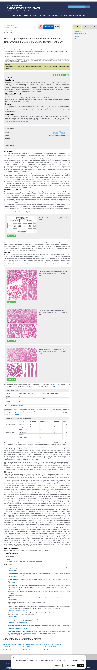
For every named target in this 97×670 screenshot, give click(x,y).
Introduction (78, 31)
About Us (18, 15)
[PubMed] (17, 589)
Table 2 (17, 414)
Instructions (55, 15)
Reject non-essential (69, 665)
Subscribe (64, 15)
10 (10, 497)
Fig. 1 (27, 212)
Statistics (86, 28)
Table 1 (53, 386)
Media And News (73, 15)
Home (13, 15)
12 (32, 506)
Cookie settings (56, 665)
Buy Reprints (49, 26)
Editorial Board (27, 15)
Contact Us (82, 15)
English (7, 27)
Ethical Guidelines (45, 15)
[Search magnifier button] (89, 7)
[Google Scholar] (13, 570)
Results (77, 36)
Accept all (80, 665)
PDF (57, 26)
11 (21, 503)
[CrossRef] (11, 589)
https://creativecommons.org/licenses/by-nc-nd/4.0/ (18, 61)
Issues (35, 15)
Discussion (77, 38)
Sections (77, 28)
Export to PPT (11, 235)
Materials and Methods (80, 33)
